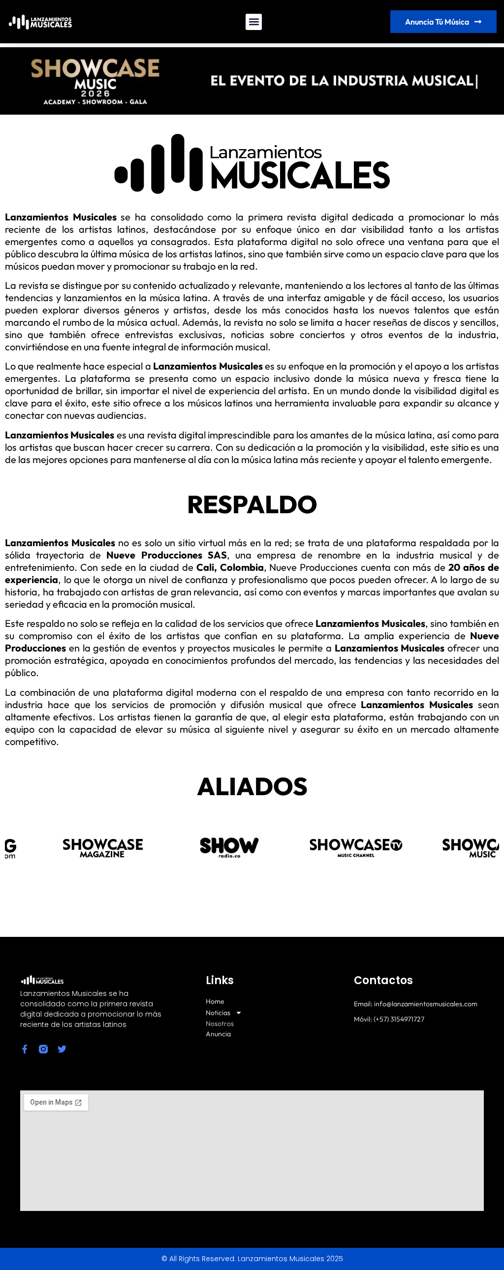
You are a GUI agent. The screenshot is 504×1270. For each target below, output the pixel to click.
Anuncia (218, 1034)
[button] (254, 22)
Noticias (218, 1012)
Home (215, 1001)
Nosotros (220, 1023)
